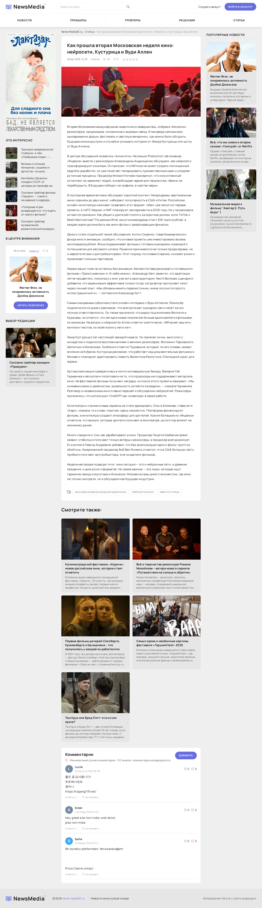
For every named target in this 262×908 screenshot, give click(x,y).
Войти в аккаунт (240, 6)
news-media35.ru (73, 898)
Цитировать (92, 797)
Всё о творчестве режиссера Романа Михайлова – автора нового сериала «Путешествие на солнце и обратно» (163, 568)
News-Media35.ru (72, 31)
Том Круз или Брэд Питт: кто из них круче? (91, 720)
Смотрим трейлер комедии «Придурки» (29, 364)
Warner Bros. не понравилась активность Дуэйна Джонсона (30, 292)
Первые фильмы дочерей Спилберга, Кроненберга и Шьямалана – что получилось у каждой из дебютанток (92, 645)
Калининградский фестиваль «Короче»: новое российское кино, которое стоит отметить (94, 568)
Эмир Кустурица (170, 492)
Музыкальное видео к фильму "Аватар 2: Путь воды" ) (227, 208)
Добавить (186, 755)
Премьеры (78, 20)
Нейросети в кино (143, 492)
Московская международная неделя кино (100, 492)
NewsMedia (29, 6)
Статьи (89, 31)
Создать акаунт (210, 7)
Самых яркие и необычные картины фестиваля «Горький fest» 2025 (162, 643)
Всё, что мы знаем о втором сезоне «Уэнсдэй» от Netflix (231, 144)
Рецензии (187, 20)
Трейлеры (133, 20)
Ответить (70, 797)
